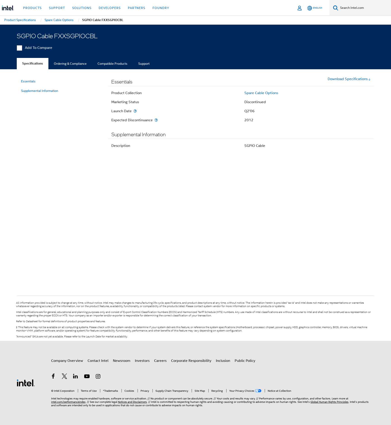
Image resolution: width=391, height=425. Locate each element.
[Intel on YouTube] (87, 377)
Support (144, 64)
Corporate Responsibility (191, 360)
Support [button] (57, 8)
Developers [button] (110, 8)
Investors (142, 360)
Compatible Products (112, 64)
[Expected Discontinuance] (156, 120)
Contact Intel (98, 360)
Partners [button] (136, 8)
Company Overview (67, 360)
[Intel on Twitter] (64, 377)
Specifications (32, 63)
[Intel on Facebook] (53, 377)
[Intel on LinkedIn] (75, 377)
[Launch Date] (135, 111)
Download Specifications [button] (348, 79)
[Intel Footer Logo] (26, 382)
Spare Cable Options (261, 93)
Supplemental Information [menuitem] (39, 91)
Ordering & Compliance (70, 64)
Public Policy (245, 360)
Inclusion (223, 360)
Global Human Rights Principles (329, 402)
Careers (160, 360)
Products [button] (32, 8)
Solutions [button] (81, 8)
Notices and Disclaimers (132, 402)
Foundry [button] (161, 8)
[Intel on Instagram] (98, 377)
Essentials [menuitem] (28, 81)
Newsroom (121, 360)
